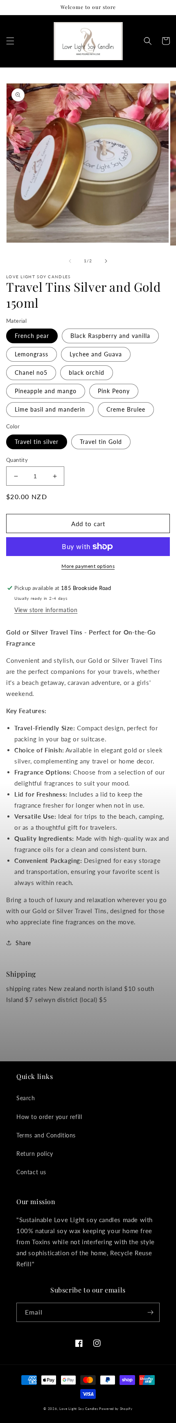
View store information (45, 609)
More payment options (88, 566)
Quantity (17, 460)
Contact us (31, 1172)
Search (25, 1097)
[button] (10, 41)
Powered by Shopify (116, 1409)
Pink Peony (114, 390)
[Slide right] (106, 261)
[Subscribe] (150, 1312)
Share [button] (23, 942)
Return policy (34, 1153)
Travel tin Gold (101, 441)
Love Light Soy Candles (79, 1409)
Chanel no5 (31, 372)
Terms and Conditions (46, 1135)
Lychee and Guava (96, 354)
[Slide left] (70, 261)
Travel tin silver (37, 441)
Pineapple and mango (46, 390)
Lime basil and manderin (50, 409)
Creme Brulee (125, 409)
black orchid (86, 372)
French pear (32, 335)
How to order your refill (49, 1116)
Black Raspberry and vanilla (110, 335)
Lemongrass (31, 354)
